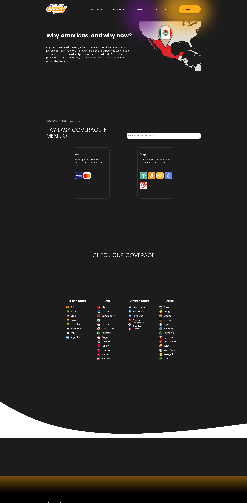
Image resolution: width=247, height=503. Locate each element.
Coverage (118, 9)
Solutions (96, 9)
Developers (161, 9)
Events (139, 9)
